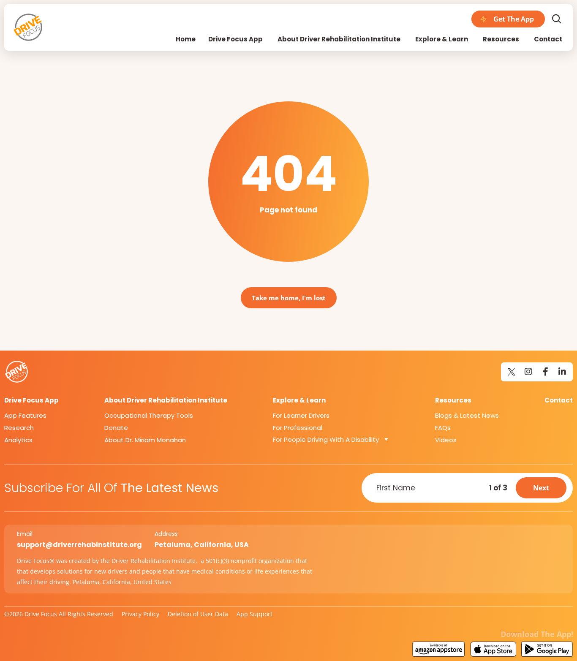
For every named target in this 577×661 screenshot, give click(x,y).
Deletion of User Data (198, 614)
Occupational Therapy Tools (148, 415)
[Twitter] (511, 371)
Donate (116, 427)
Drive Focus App (31, 400)
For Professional (297, 427)
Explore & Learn (299, 400)
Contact (558, 400)
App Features (25, 415)
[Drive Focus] (28, 27)
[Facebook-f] (545, 371)
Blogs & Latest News (467, 415)
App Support (254, 614)
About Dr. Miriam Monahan (145, 439)
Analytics (18, 439)
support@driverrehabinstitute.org (79, 544)
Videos (446, 439)
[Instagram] (528, 371)
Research (19, 427)
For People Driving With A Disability (326, 439)
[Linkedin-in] (562, 371)
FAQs (443, 427)
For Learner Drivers (301, 415)
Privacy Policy (140, 614)
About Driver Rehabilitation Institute (165, 400)
